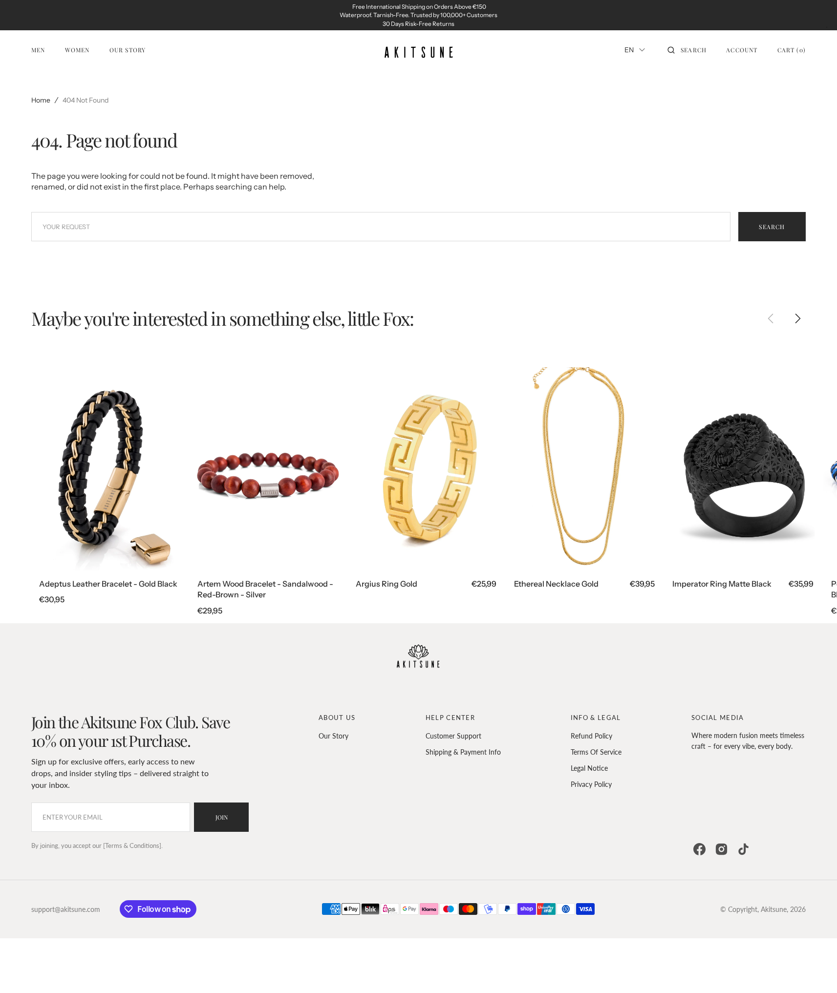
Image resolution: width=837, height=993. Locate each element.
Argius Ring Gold (386, 584)
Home (40, 100)
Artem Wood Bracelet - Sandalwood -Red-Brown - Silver (265, 589)
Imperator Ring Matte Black (722, 584)
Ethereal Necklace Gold (556, 584)
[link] (109, 468)
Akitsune (774, 909)
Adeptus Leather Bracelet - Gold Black (108, 584)
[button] (687, 50)
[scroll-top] (814, 970)
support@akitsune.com (65, 909)
